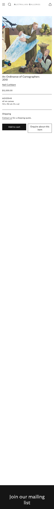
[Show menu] (3, 4)
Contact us (7, 118)
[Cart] (50, 4)
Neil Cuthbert (9, 85)
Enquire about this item (39, 128)
